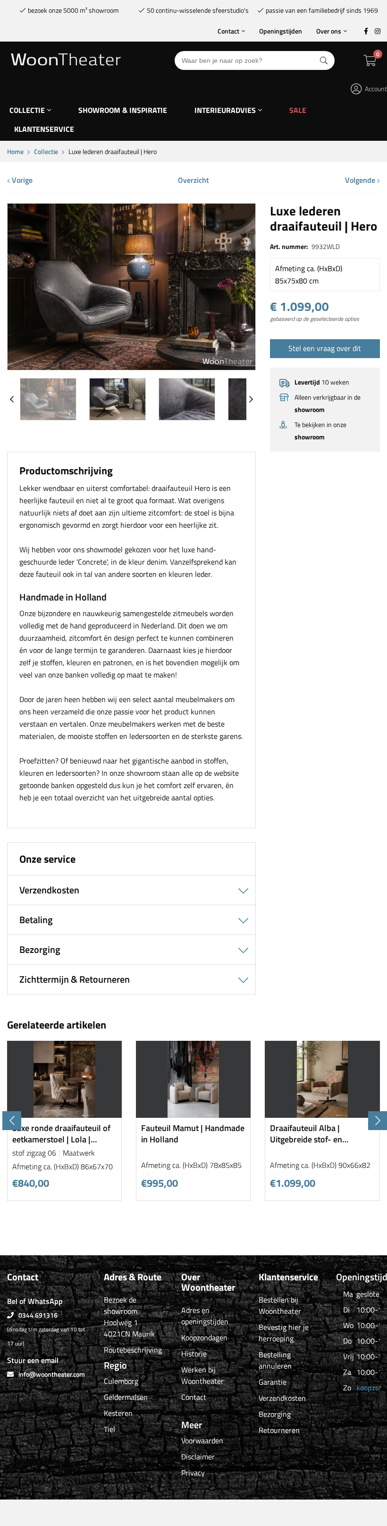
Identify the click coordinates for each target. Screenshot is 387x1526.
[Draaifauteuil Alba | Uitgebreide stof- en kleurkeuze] (322, 1114)
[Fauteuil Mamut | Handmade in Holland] (193, 1114)
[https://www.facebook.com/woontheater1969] (365, 31)
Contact (228, 31)
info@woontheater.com (51, 1374)
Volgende (361, 180)
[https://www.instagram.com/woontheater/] (377, 31)
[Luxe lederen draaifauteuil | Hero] (131, 366)
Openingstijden (280, 31)
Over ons (328, 31)
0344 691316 (38, 1315)
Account (376, 89)
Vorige (21, 180)
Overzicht (193, 180)
